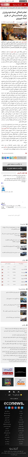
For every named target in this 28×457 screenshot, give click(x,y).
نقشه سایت (21, 420)
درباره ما (21, 411)
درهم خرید (23, 275)
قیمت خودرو (7, 420)
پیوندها (21, 417)
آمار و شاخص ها (7, 422)
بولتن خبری (7, 430)
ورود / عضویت (23, 1)
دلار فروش (23, 278)
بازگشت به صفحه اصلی (14, 164)
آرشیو (21, 415)
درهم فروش (23, 285)
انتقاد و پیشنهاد (21, 422)
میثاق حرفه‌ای (21, 426)
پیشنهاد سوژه (7, 411)
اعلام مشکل (21, 424)
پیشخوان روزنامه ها (21, 439)
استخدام (7, 428)
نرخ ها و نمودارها (7, 415)
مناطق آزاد (21, 443)
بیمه (5, 8)
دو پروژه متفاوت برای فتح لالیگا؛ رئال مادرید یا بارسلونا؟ (15, 328)
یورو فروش (23, 282)
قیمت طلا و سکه (10, 1)
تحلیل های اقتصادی (7, 426)
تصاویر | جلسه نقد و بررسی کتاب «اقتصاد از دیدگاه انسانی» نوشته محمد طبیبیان (15, 356)
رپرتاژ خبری (7, 443)
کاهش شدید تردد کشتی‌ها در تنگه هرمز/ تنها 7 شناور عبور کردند (15, 331)
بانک (7, 8)
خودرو (4, 25)
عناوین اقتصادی (21, 430)
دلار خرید (23, 269)
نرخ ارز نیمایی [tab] (7, 263)
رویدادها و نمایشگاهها (7, 424)
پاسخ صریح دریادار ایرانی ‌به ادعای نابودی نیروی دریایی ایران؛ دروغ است (15, 338)
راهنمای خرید (7, 437)
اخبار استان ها (21, 435)
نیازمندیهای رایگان (7, 433)
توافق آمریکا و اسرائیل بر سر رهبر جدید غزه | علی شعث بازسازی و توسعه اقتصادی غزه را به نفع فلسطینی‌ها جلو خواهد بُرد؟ (14, 352)
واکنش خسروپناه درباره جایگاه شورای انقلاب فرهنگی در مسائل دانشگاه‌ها (15, 344)
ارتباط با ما (21, 413)
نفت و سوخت (3, 1)
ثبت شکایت (7, 439)
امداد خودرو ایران (5, 128)
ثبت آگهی (7, 435)
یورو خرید (23, 272)
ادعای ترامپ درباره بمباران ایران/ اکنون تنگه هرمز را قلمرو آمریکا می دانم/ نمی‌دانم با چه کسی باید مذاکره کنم (14, 348)
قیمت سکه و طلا (7, 413)
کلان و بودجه (12, 8)
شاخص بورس (7, 417)
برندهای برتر (7, 441)
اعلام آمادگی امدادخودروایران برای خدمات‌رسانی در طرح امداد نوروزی (14, 15)
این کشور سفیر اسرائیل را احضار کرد (19, 335)
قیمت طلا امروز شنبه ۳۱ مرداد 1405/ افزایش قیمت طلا (15, 341)
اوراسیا (22, 8)
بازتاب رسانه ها (20, 437)
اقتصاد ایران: (24, 42)
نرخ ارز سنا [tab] (21, 263)
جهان (19, 8)
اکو (16, 8)
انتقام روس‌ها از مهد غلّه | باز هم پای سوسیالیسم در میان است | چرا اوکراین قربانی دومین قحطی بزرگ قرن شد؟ (14, 360)
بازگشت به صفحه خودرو (15, 168)
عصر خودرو (13, 52)
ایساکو (5, 147)
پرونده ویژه (21, 441)
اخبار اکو (20, 433)
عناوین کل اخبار (21, 428)
